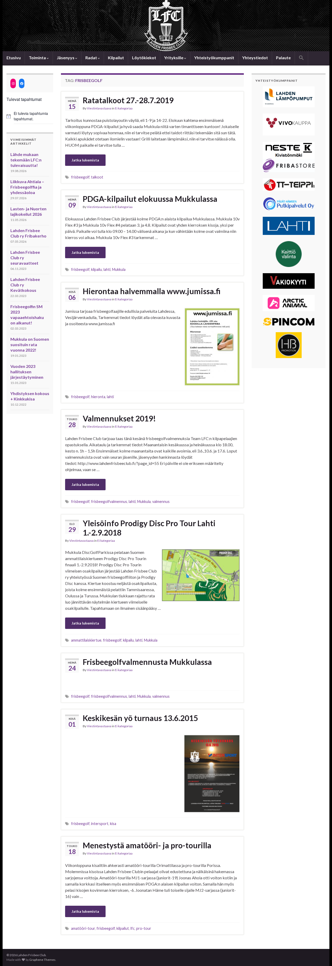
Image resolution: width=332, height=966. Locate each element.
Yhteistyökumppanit (214, 57)
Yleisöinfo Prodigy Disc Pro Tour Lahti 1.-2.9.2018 (149, 527)
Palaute (283, 57)
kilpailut (122, 928)
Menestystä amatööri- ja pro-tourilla (147, 845)
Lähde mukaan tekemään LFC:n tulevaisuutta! (26, 160)
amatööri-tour (83, 928)
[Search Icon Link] (301, 58)
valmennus (161, 501)
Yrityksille (174, 57)
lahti (106, 269)
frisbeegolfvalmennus (109, 501)
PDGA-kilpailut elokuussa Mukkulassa (150, 198)
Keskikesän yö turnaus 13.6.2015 (140, 718)
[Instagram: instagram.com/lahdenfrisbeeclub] (13, 83)
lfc (132, 928)
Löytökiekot (144, 57)
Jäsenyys (66, 57)
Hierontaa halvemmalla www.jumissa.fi (151, 291)
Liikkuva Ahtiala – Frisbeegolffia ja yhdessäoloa (27, 187)
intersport (99, 823)
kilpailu (96, 269)
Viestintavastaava (99, 108)
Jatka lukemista (85, 160)
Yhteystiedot (255, 57)
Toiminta (38, 57)
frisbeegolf (80, 177)
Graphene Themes (42, 960)
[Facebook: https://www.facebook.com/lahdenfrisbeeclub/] (21, 83)
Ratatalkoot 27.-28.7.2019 (128, 100)
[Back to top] (320, 954)
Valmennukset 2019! (119, 418)
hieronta (98, 397)
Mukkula (119, 269)
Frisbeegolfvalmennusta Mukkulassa (147, 661)
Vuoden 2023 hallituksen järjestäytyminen (26, 372)
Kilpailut (116, 57)
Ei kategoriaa (124, 108)
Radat (91, 57)
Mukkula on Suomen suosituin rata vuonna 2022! (29, 344)
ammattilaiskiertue (86, 640)
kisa (113, 823)
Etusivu (13, 57)
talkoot (97, 177)
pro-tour (143, 928)
